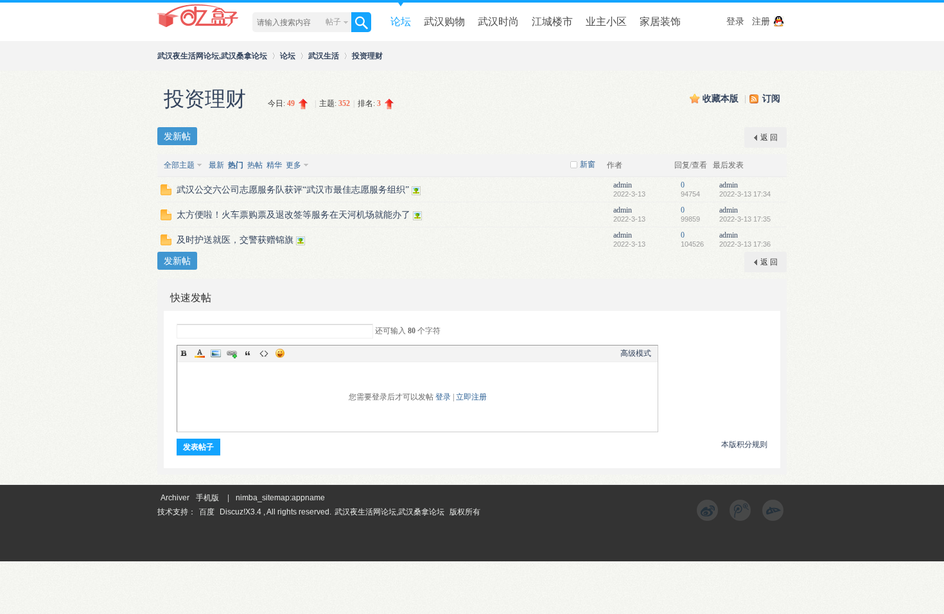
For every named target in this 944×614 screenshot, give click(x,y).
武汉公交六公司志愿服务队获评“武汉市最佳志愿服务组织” (293, 190)
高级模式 (635, 353)
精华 (274, 165)
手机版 (207, 497)
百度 (206, 511)
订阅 (771, 98)
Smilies (280, 353)
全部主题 (179, 165)
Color (199, 353)
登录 (735, 21)
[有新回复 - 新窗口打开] (166, 192)
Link (231, 353)
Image (215, 353)
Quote (247, 353)
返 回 (769, 137)
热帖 (255, 165)
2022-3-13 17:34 (745, 194)
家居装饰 (660, 21)
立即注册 (471, 396)
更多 (293, 165)
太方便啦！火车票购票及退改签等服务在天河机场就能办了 (293, 215)
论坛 (400, 21)
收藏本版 (722, 98)
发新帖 (177, 136)
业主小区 (606, 21)
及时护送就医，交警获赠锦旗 (235, 240)
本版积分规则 (744, 444)
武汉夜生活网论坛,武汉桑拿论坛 (212, 55)
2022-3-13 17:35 (745, 219)
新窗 (587, 164)
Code (264, 353)
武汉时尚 (498, 21)
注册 (761, 21)
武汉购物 (444, 21)
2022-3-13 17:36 (745, 244)
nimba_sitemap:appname (280, 497)
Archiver (175, 497)
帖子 (333, 21)
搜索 (361, 22)
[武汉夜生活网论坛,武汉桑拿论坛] (198, 26)
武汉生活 (323, 55)
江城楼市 (552, 21)
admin (622, 184)
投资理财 (367, 55)
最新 (216, 165)
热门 (235, 165)
